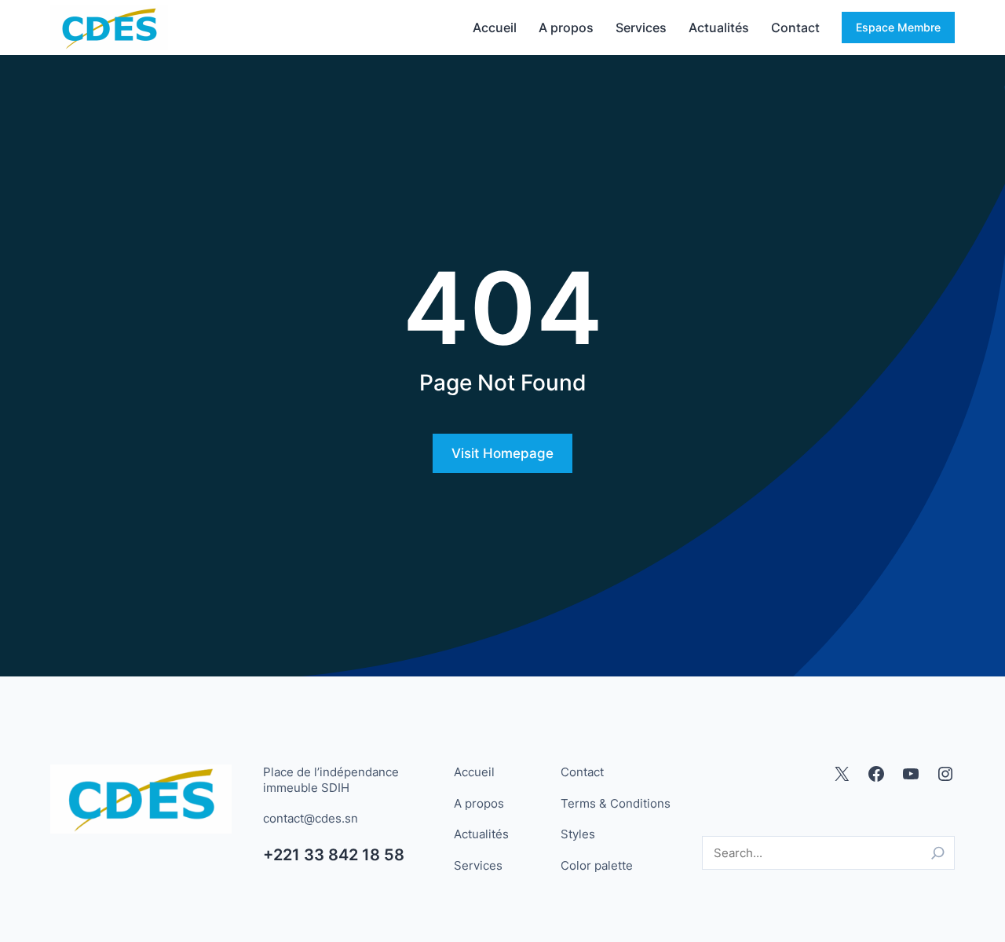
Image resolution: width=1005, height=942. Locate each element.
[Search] (938, 853)
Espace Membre (898, 27)
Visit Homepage (502, 453)
